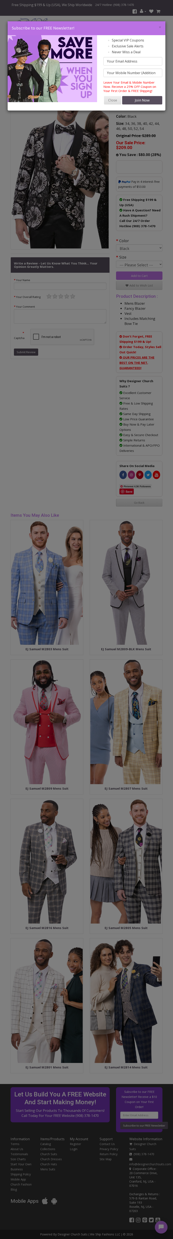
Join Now (142, 100)
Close (112, 100)
